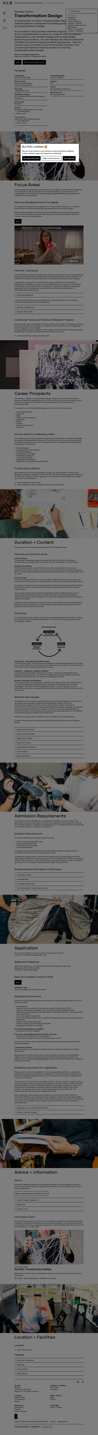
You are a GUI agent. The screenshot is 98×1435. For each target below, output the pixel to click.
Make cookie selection (51, 158)
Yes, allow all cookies (31, 158)
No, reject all (69, 158)
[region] (49, 153)
